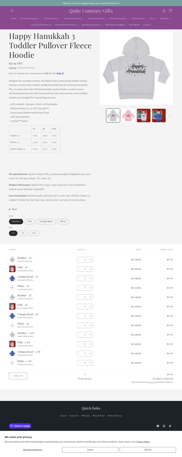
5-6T (34, 233)
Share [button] (14, 209)
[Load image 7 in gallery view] (159, 115)
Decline (147, 450)
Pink (30, 221)
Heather (16, 221)
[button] (12, 10)
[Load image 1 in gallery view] (113, 115)
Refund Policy (99, 416)
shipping (151, 382)
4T (23, 233)
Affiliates (85, 416)
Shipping (12, 68)
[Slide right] (170, 115)
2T (13, 233)
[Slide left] (102, 115)
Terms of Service (114, 416)
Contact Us (74, 416)
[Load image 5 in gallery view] (128, 115)
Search (63, 416)
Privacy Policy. (143, 442)
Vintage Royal (46, 221)
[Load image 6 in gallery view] (144, 115)
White (63, 221)
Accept (90, 450)
